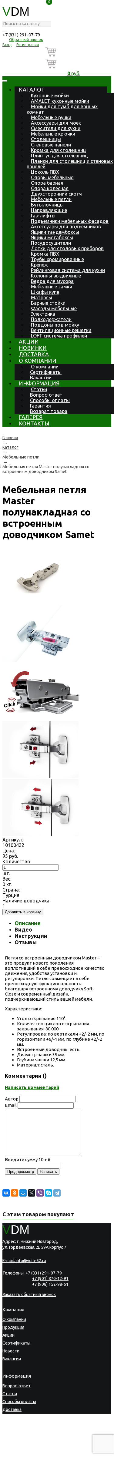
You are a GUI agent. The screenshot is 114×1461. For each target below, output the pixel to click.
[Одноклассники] (14, 1193)
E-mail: (24, 1260)
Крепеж (39, 264)
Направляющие (49, 210)
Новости (10, 1350)
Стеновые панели (51, 144)
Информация (39, 383)
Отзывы (26, 942)
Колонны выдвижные (56, 275)
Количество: (16, 861)
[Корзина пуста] (73, 53)
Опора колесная (50, 188)
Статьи (39, 389)
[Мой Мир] (23, 1193)
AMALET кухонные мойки (60, 101)
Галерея (30, 417)
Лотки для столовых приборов (67, 248)
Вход (7, 45)
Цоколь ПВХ (45, 172)
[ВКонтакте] (6, 1193)
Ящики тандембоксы (55, 232)
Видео (23, 929)
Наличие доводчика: (26, 900)
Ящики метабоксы (52, 237)
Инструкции (31, 936)
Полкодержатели (51, 319)
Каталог (31, 89)
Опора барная (47, 183)
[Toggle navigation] (4, 81)
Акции (29, 341)
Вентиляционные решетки (61, 330)
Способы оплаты (50, 400)
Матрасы (41, 297)
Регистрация (27, 45)
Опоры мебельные (52, 177)
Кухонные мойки (50, 95)
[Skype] (48, 1193)
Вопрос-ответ (46, 395)
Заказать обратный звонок (29, 1294)
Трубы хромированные (57, 259)
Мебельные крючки (53, 133)
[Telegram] (57, 1193)
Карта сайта (37, 1451)
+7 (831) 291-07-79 (21, 34)
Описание (28, 923)
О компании (37, 361)
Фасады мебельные (54, 308)
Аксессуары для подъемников (66, 226)
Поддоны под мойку (55, 324)
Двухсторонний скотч (56, 193)
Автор (11, 1098)
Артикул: (12, 839)
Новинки (33, 348)
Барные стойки (48, 303)
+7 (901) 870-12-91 (50, 1278)
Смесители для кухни (55, 128)
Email (11, 1105)
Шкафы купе (45, 292)
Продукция (13, 1327)
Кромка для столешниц (58, 150)
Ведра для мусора (52, 281)
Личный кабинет (18, 1433)
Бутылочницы (47, 204)
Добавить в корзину (23, 912)
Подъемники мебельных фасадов (70, 221)
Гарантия (40, 405)
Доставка (34, 354)
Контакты (34, 423)
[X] (31, 1193)
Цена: (8, 850)
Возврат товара (48, 411)
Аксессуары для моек (56, 123)
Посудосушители (51, 243)
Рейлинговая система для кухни (68, 270)
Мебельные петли (51, 199)
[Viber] (40, 1193)
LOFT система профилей (59, 335)
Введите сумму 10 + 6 (27, 1159)
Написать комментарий (32, 1087)
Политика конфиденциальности (30, 1447)
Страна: (11, 889)
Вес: (6, 879)
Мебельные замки (51, 286)
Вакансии (41, 377)
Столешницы (46, 139)
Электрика (43, 314)
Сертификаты (46, 372)
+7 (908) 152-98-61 (50, 1284)
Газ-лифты (43, 215)
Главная (10, 437)
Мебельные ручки (51, 117)
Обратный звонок (26, 39)
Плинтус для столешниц (59, 155)
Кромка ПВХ (45, 254)
